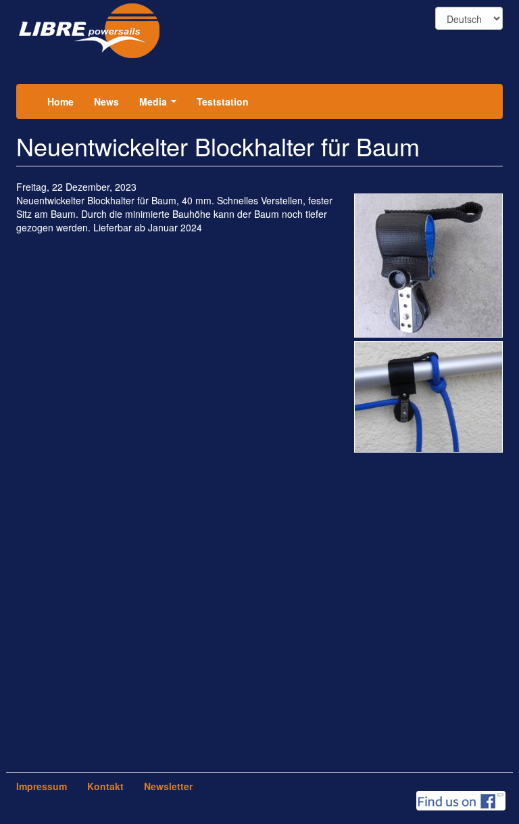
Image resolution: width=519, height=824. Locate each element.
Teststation (223, 101)
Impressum (41, 786)
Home (60, 101)
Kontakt (105, 786)
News (106, 101)
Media (160, 105)
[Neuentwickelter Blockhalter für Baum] (428, 266)
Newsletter (168, 786)
